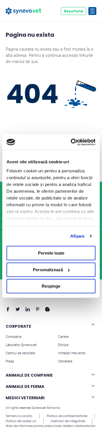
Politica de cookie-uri (21, 421)
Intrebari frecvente (71, 353)
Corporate (18, 326)
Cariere (63, 337)
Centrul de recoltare (20, 353)
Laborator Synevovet (21, 345)
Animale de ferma (25, 386)
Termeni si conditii (19, 416)
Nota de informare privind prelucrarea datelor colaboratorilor (50, 426)
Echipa (63, 345)
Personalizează (48, 269)
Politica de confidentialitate (67, 416)
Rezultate (73, 11)
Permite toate (51, 253)
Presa (10, 361)
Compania (13, 337)
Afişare (77, 236)
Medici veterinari (25, 398)
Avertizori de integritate (68, 421)
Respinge (51, 286)
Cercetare (65, 361)
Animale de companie (29, 375)
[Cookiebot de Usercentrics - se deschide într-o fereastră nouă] (71, 142)
